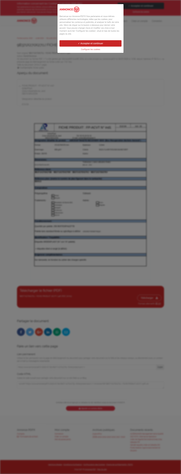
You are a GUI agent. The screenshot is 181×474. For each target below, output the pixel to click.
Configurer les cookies (90, 49)
